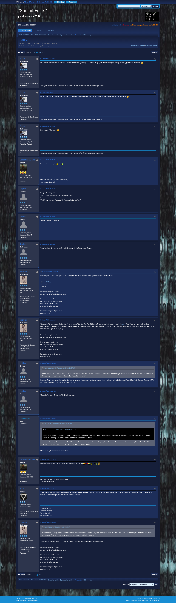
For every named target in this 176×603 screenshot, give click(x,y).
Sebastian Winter (27, 160)
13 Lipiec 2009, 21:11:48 (47, 160)
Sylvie (85, 35)
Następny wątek (151, 45)
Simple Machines (32, 598)
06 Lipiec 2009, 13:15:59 (47, 58)
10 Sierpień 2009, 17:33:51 (48, 391)
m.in (123, 324)
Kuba (22, 488)
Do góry (21, 574)
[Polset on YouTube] (21, 81)
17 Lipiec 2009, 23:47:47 (47, 189)
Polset (22, 58)
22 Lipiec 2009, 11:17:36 (47, 244)
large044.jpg (47, 282)
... (43, 52)
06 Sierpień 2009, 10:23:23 (48, 320)
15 (44, 52)
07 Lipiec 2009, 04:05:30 (47, 92)
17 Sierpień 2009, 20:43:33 (48, 522)
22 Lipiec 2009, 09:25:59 (47, 216)
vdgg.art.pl (125, 25)
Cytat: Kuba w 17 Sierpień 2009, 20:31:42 (57, 527)
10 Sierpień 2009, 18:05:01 (48, 418)
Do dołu (21, 52)
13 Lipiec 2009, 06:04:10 (47, 126)
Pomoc (139, 598)
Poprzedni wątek (137, 45)
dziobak (23, 244)
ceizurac (23, 272)
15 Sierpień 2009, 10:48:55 (48, 459)
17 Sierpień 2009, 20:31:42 (48, 488)
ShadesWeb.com (32, 600)
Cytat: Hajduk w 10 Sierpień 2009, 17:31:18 (57, 423)
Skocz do (126, 584)
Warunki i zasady (147, 598)
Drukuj (154, 52)
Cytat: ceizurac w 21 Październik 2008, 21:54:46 (59, 368)
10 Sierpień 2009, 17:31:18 (48, 363)
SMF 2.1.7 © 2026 (21, 598)
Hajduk (23, 189)
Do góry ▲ (156, 598)
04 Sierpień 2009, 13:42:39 (50, 271)
